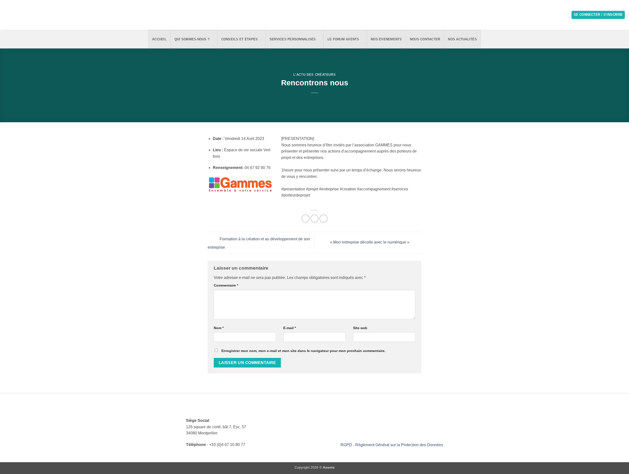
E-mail (289, 328)
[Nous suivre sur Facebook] (7, 15)
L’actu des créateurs (314, 74)
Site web (360, 328)
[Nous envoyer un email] (13, 15)
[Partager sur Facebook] (305, 218)
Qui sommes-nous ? (192, 39)
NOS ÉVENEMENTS (386, 39)
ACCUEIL (159, 39)
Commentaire (226, 285)
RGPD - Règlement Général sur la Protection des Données (392, 445)
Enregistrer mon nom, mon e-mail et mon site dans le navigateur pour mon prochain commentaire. (303, 351)
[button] (598, 15)
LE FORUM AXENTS (343, 39)
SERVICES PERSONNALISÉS (293, 39)
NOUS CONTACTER (425, 39)
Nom (219, 328)
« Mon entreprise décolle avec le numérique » (370, 242)
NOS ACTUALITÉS (462, 39)
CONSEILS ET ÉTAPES (239, 39)
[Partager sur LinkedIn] (323, 218)
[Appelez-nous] (20, 15)
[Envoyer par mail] (315, 218)
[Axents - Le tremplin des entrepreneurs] (314, 15)
